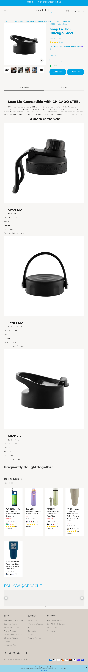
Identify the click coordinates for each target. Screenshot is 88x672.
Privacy (31, 634)
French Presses (10, 631)
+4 (36, 521)
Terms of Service (34, 638)
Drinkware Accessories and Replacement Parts (30, 21)
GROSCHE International (58, 24)
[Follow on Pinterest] (14, 653)
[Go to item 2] (13, 70)
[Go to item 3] (20, 70)
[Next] (86, 3)
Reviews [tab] (64, 87)
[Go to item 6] (41, 70)
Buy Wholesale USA (54, 620)
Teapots (7, 641)
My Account (32, 620)
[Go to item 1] (7, 70)
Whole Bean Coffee (11, 627)
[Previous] (2, 3)
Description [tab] (24, 87)
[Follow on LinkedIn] (27, 653)
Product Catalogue (54, 627)
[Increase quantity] (59, 60)
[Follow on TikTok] (23, 653)
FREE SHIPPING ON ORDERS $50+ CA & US (44, 2)
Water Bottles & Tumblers (14, 620)
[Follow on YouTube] (18, 653)
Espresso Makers (10, 624)
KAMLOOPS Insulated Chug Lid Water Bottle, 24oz (33, 511)
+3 (56, 524)
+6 (15, 524)
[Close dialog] (86, 667)
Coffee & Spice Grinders (13, 634)
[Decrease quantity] (52, 60)
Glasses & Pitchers (11, 638)
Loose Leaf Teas (10, 645)
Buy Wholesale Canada (56, 624)
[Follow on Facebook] (5, 653)
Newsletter (51, 631)
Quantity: (53, 55)
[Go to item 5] (34, 70)
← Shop (7, 21)
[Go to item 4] (27, 70)
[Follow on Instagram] (10, 653)
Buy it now (76, 72)
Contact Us (32, 631)
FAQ (29, 627)
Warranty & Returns (35, 624)
